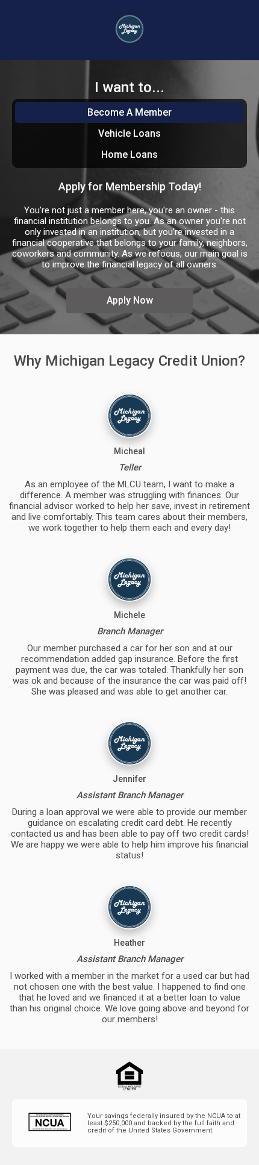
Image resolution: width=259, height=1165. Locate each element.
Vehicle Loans (129, 133)
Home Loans (129, 154)
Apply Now (130, 300)
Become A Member (129, 112)
